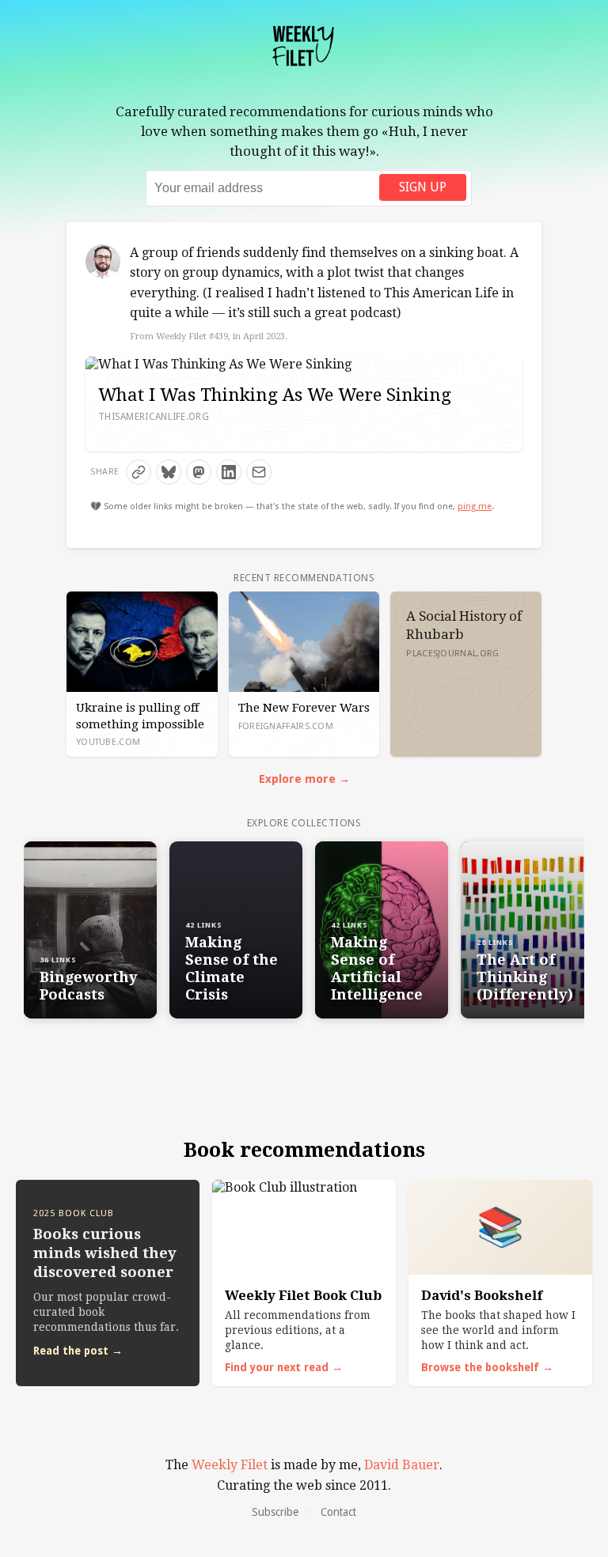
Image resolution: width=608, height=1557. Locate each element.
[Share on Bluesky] (168, 472)
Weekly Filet (230, 1464)
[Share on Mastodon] (198, 472)
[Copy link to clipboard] (138, 472)
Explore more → (304, 779)
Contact (338, 1512)
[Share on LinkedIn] (228, 472)
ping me (475, 506)
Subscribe (275, 1512)
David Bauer (401, 1464)
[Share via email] (259, 472)
